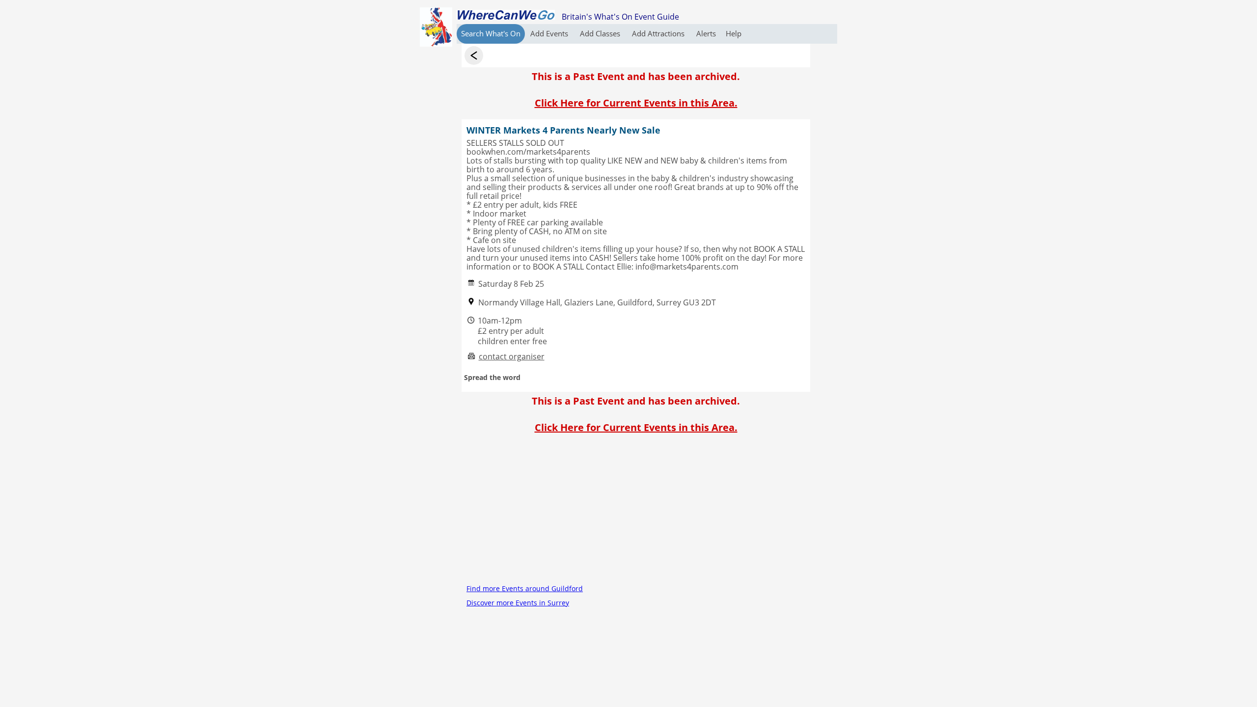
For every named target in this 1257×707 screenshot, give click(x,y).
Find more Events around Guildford (524, 588)
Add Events (550, 33)
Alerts (706, 33)
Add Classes (601, 33)
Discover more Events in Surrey (517, 602)
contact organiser (512, 357)
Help (733, 33)
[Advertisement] (636, 512)
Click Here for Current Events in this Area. (636, 102)
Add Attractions (659, 33)
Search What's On (490, 33)
